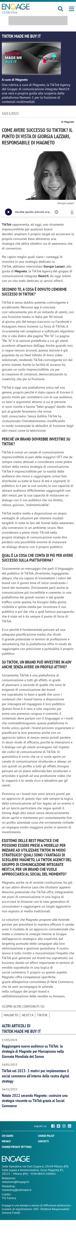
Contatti (43, 1141)
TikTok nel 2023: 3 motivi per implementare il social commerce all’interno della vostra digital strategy (35, 1076)
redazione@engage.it (15, 1182)
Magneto (11, 1015)
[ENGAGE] (16, 7)
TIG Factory (9, 1198)
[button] (71, 9)
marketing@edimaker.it (16, 1190)
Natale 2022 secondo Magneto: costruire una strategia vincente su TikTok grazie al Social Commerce (35, 1100)
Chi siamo (7, 1136)
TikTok (42, 1015)
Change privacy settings (17, 1147)
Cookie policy (46, 1136)
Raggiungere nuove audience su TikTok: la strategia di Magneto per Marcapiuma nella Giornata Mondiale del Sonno (33, 1051)
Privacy (6, 1141)
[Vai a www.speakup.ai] (72, 212)
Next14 (27, 1015)
